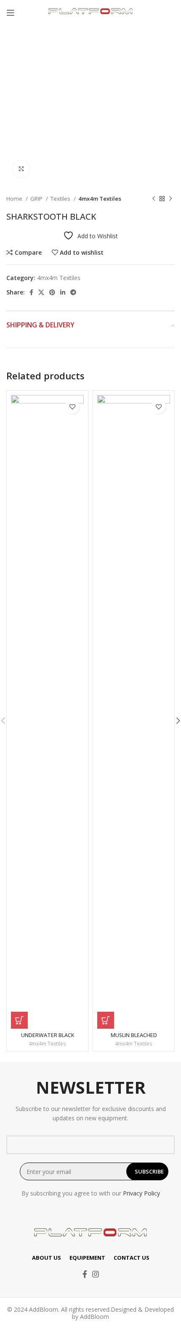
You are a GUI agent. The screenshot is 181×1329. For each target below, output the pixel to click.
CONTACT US (131, 1257)
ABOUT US (46, 1257)
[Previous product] (153, 199)
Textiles (61, 198)
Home (15, 198)
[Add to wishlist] (72, 406)
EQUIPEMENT (87, 1257)
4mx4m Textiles (99, 198)
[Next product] (170, 199)
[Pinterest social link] (52, 292)
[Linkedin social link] (63, 292)
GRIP (37, 198)
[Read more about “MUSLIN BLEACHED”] (105, 1020)
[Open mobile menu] (10, 12)
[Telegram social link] (73, 292)
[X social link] (41, 292)
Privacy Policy (141, 1193)
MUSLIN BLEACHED (134, 1035)
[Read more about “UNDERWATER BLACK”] (19, 1020)
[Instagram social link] (95, 1274)
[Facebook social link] (31, 292)
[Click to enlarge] (21, 169)
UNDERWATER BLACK (47, 1035)
